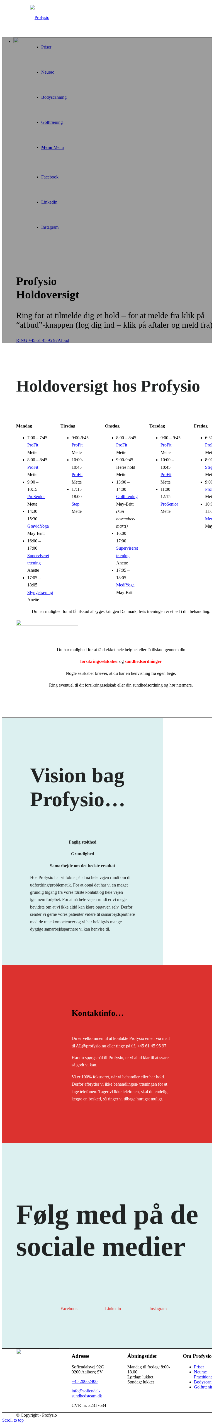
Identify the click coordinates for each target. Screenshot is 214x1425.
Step (75, 504)
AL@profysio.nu (91, 1046)
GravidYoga (38, 526)
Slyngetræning (40, 592)
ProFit (32, 445)
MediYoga (125, 585)
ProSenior (36, 496)
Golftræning (127, 496)
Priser (199, 1366)
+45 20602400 (85, 1381)
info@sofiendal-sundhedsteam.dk (87, 1393)
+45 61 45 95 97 (151, 1046)
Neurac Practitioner (204, 1374)
